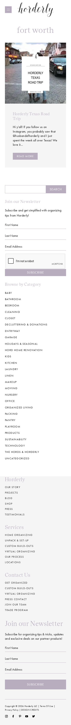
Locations (13, 562)
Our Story (12, 487)
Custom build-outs (19, 546)
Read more (25, 156)
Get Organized (16, 582)
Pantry (10, 420)
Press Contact (16, 599)
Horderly (35, 9)
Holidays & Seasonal (21, 343)
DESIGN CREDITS (30, 709)
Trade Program (16, 610)
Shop (8, 503)
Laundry (11, 369)
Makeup (11, 382)
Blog (8, 498)
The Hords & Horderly (22, 452)
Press (9, 509)
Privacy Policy (12, 709)
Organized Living (19, 407)
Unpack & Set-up (17, 540)
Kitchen (11, 363)
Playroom (12, 426)
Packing (11, 413)
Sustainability (16, 439)
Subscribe (35, 272)
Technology (15, 445)
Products (12, 433)
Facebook (13, 716)
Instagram (6, 716)
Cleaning (12, 312)
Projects (11, 492)
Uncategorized (17, 458)
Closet (10, 318)
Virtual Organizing (20, 551)
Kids (8, 356)
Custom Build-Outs (19, 588)
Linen (9, 375)
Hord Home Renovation (24, 350)
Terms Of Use (46, 706)
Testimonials (15, 514)
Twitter (33, 716)
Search (56, 189)
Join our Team (16, 604)
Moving (11, 388)
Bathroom (13, 299)
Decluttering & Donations (26, 324)
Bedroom (12, 305)
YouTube (26, 716)
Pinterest (20, 716)
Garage (11, 337)
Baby (8, 293)
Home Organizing (19, 535)
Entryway (12, 331)
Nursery (11, 394)
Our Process (14, 556)
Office (10, 401)
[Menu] (8, 9)
